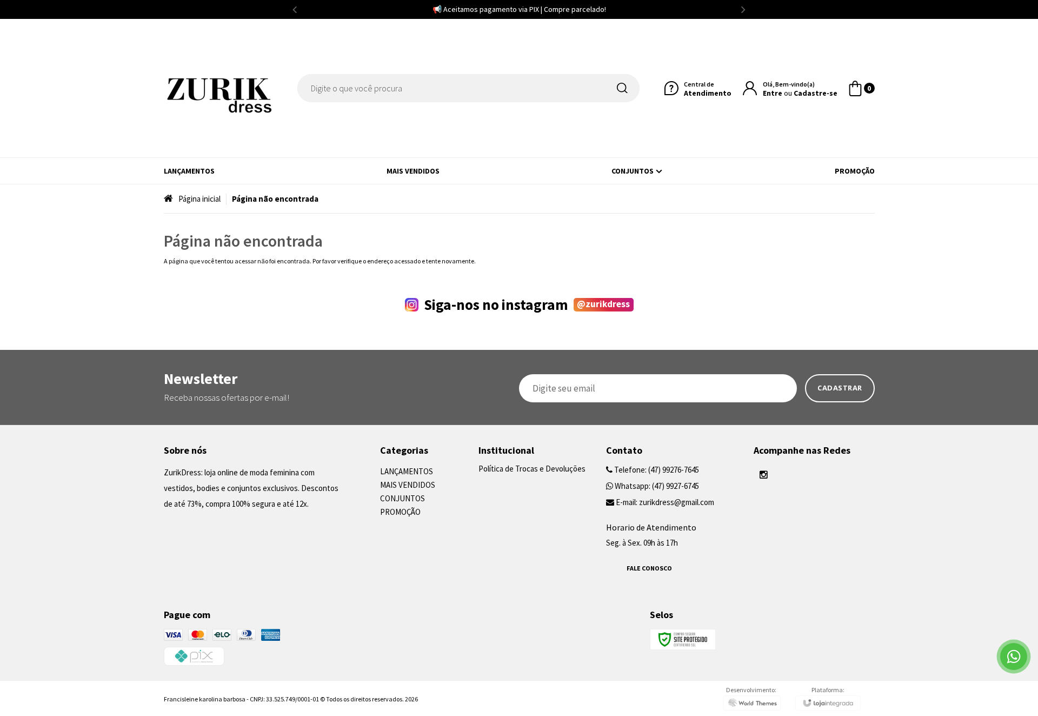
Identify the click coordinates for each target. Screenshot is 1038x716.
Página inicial (199, 199)
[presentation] (294, 9)
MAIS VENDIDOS (407, 485)
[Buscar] (624, 88)
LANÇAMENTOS (406, 471)
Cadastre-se (815, 93)
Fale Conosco (649, 568)
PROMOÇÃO (400, 512)
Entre (772, 93)
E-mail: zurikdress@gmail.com (664, 502)
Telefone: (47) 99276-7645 (656, 470)
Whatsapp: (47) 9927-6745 (656, 486)
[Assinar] (840, 388)
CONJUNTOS (402, 498)
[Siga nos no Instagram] (764, 475)
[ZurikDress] (218, 88)
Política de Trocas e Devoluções (531, 469)
